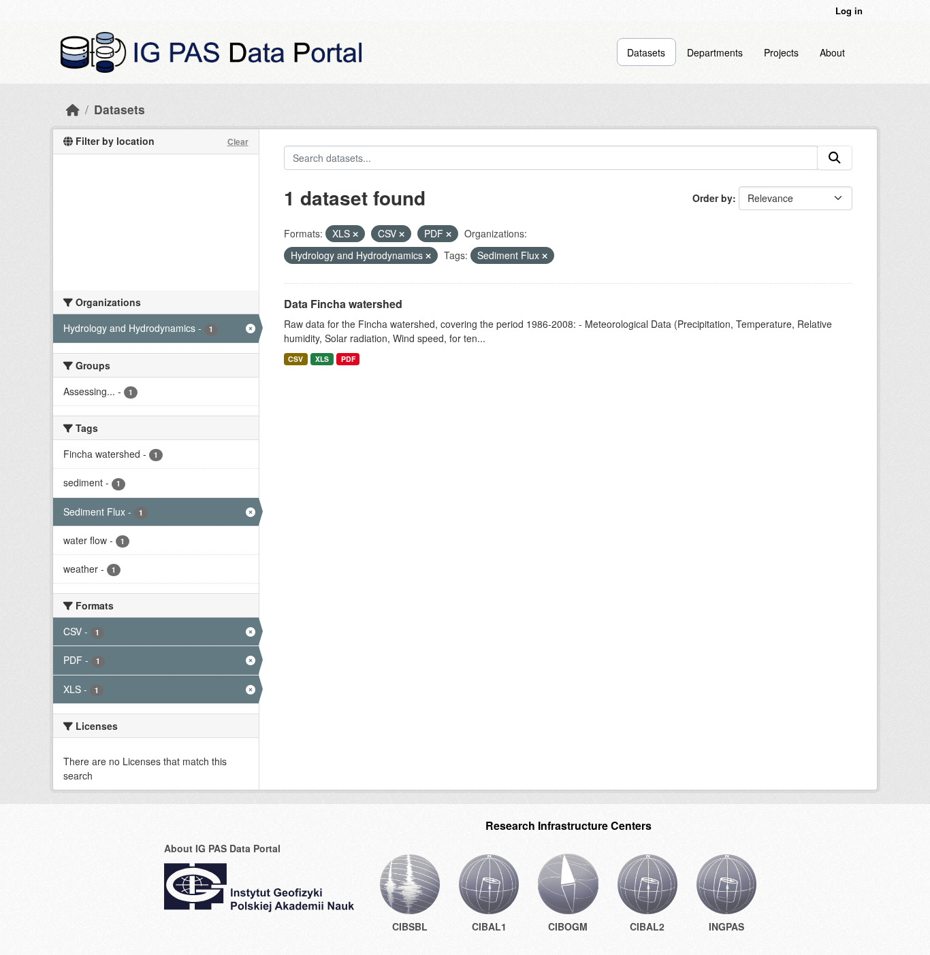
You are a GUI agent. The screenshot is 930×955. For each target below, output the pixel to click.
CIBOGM (568, 926)
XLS (322, 359)
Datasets (646, 52)
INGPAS (726, 926)
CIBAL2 (647, 926)
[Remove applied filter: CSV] (401, 234)
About (832, 52)
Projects (781, 52)
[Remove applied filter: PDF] (448, 234)
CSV (295, 359)
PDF (348, 359)
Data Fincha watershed (343, 304)
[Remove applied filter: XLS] (355, 234)
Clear (237, 141)
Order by (712, 198)
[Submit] (834, 158)
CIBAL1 (489, 926)
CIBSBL (410, 926)
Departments (715, 52)
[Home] (73, 109)
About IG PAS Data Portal (222, 848)
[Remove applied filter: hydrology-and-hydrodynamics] (428, 255)
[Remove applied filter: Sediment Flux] (544, 255)
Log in (849, 10)
